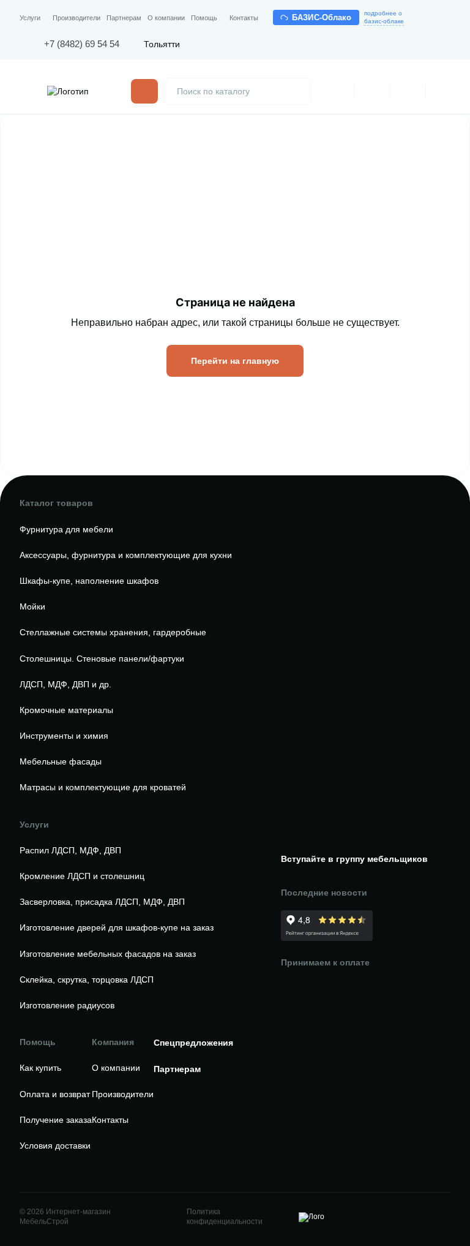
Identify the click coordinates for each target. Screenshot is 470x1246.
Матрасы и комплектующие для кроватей (103, 787)
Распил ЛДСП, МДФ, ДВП (70, 850)
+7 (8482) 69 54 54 (81, 44)
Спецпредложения (193, 1043)
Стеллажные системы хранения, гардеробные (113, 632)
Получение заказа (56, 1120)
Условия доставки (55, 1145)
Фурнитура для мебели (66, 529)
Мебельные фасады (61, 761)
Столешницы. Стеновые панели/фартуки (102, 658)
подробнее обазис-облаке (384, 17)
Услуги (30, 17)
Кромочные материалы (66, 710)
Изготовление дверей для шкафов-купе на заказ (117, 927)
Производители (76, 17)
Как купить (40, 1068)
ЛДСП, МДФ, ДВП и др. (65, 684)
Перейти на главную (235, 361)
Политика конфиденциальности (225, 1216)
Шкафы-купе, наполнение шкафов (89, 581)
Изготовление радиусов (67, 1005)
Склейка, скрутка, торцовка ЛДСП (87, 979)
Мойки (32, 606)
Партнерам (123, 17)
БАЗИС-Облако (322, 17)
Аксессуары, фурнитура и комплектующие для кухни (126, 555)
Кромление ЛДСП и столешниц (82, 876)
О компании (166, 17)
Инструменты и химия (64, 736)
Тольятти (162, 44)
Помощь (204, 17)
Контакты (243, 17)
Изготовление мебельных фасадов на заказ (108, 954)
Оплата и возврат (55, 1094)
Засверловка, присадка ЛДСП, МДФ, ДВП (102, 902)
